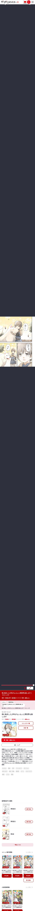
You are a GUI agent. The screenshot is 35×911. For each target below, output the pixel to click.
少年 (13, 768)
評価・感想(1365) (10, 740)
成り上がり (4, 771)
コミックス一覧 (26, 723)
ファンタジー (19, 768)
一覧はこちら (17, 844)
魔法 (3, 774)
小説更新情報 (6, 887)
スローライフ (29, 771)
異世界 (17, 771)
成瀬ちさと (27, 698)
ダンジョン (26, 768)
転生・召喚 (11, 771)
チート (22, 771)
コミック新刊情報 (7, 852)
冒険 (12, 774)
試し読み (28, 880)
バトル (7, 774)
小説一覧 (26, 728)
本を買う (6, 875)
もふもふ (4, 768)
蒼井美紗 (14, 698)
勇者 (9, 768)
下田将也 (7, 698)
